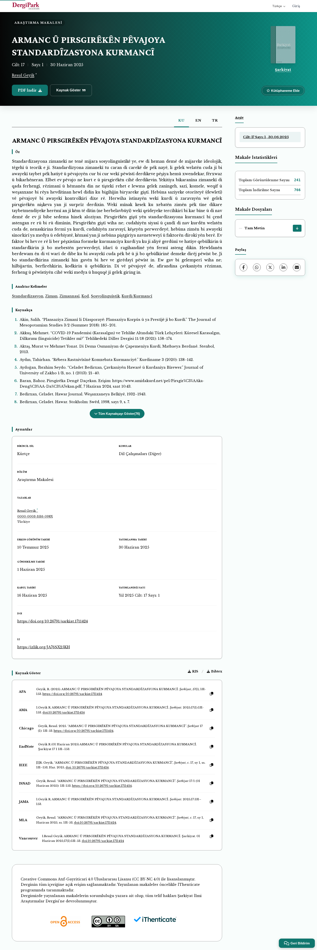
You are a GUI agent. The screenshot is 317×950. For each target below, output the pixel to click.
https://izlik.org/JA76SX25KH (43, 647)
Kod (85, 296)
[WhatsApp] (257, 267)
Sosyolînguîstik (105, 296)
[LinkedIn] (283, 267)
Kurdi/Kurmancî (137, 296)
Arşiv (239, 117)
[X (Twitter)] (270, 267)
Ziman (51, 296)
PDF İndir (27, 90)
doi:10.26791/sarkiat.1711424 (63, 712)
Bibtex (216, 671)
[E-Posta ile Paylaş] (297, 267)
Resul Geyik (23, 75)
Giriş (296, 6)
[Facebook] (243, 267)
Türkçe (277, 6)
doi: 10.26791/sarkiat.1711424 (87, 767)
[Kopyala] (211, 693)
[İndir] (297, 228)
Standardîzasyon (27, 296)
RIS (195, 671)
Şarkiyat (283, 69)
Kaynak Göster (68, 90)
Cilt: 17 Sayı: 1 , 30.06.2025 (266, 137)
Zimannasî (70, 296)
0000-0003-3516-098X (35, 516)
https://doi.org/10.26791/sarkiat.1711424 (52, 621)
